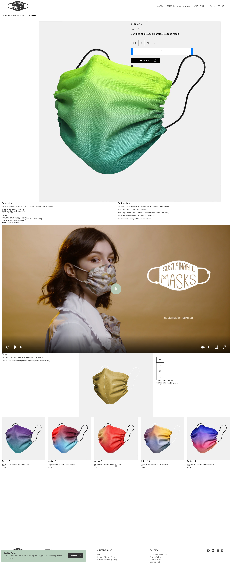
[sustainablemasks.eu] (18, 6)
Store (171, 6)
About (161, 6)
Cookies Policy (155, 559)
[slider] (109, 347)
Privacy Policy (155, 557)
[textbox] (161, 51)
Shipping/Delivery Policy (106, 557)
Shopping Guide (104, 550)
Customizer (184, 6)
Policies (154, 550)
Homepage (5, 15)
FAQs (99, 555)
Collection (18, 15)
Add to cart (144, 61)
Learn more (8, 558)
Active (25, 15)
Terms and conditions (158, 555)
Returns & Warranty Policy (107, 559)
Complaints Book (156, 562)
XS (134, 43)
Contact (199, 6)
